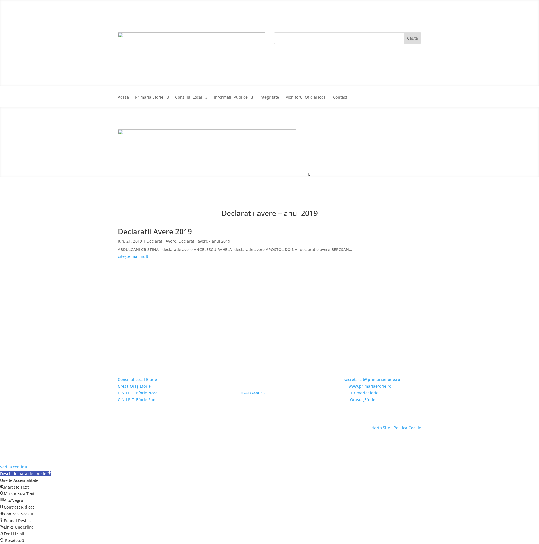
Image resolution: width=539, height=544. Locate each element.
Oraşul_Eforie (362, 399)
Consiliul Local (188, 97)
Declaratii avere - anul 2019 (204, 241)
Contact (340, 97)
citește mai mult (133, 256)
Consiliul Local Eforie (137, 379)
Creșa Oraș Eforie (134, 386)
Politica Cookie (407, 427)
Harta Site (380, 427)
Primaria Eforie (149, 97)
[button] (25, 473)
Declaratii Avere (161, 241)
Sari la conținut (14, 466)
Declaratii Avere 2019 (155, 231)
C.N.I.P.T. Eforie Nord (138, 393)
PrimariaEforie (364, 393)
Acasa (123, 97)
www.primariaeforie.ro (370, 386)
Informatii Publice (231, 97)
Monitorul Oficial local (306, 97)
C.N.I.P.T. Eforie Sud (137, 399)
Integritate (269, 97)
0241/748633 (253, 393)
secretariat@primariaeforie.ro (372, 379)
